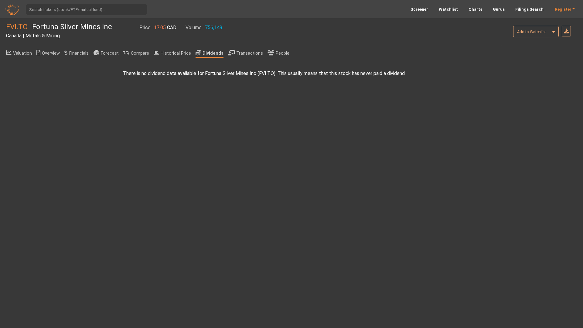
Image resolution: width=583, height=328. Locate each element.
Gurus (499, 9)
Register (563, 9)
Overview (51, 53)
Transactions (249, 53)
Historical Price (176, 53)
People (282, 53)
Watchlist (448, 9)
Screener (419, 9)
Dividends (213, 53)
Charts (475, 9)
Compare (140, 53)
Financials (79, 53)
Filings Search (529, 9)
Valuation (22, 53)
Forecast (110, 53)
